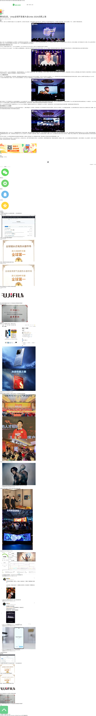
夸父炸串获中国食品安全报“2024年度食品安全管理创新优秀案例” (11, 303)
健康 (18, 0)
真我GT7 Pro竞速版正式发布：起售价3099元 (8, 323)
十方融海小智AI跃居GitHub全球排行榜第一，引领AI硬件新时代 (11, 213)
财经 (17, 0)
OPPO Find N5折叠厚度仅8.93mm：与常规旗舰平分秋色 (12, 624)
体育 (6, 0)
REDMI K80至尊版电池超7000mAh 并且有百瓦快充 (11, 649)
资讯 (2, 0)
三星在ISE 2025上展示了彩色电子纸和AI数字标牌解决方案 (10, 488)
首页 (1, 0)
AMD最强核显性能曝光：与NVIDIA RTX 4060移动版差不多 (12, 574)
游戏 (8, 0)
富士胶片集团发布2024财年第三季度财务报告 (8, 286)
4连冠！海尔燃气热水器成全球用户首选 (7, 262)
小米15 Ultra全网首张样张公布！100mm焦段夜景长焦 (11, 599)
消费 (20, 0)
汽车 (22, 0)
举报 (1, 155)
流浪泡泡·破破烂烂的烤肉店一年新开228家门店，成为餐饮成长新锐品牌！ (13, 393)
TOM (1, 214)
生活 (11, 0)
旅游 (9, 0)
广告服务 (5, 714)
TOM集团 (1, 714)
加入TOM (8, 714)
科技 (24, 0)
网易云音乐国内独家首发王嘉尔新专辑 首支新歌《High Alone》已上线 (14, 485)
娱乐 (4, 0)
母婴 (13, 0)
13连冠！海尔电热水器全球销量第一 (6, 237)
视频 (15, 0)
